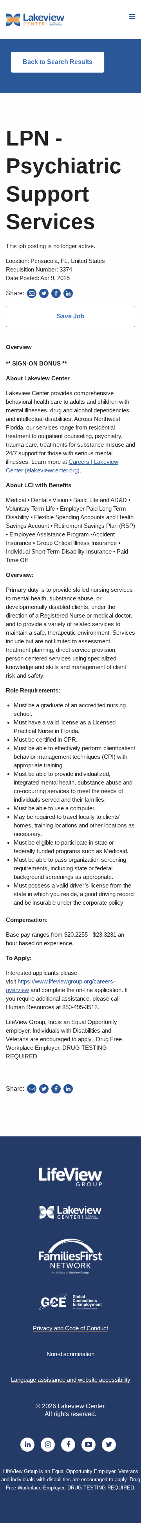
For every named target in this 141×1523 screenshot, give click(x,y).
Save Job (71, 316)
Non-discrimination (70, 1354)
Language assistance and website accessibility (70, 1380)
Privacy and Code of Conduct (70, 1328)
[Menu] (132, 17)
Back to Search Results (57, 62)
